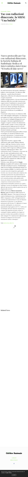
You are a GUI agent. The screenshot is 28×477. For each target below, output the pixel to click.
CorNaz (10, 24)
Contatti (14, 458)
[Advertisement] (14, 39)
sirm (10, 223)
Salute (9, 11)
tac (13, 223)
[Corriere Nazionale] (14, 3)
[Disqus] (14, 251)
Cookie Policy (8, 472)
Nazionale (3, 11)
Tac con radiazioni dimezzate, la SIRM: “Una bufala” (13, 17)
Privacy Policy (14, 460)
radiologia (6, 223)
